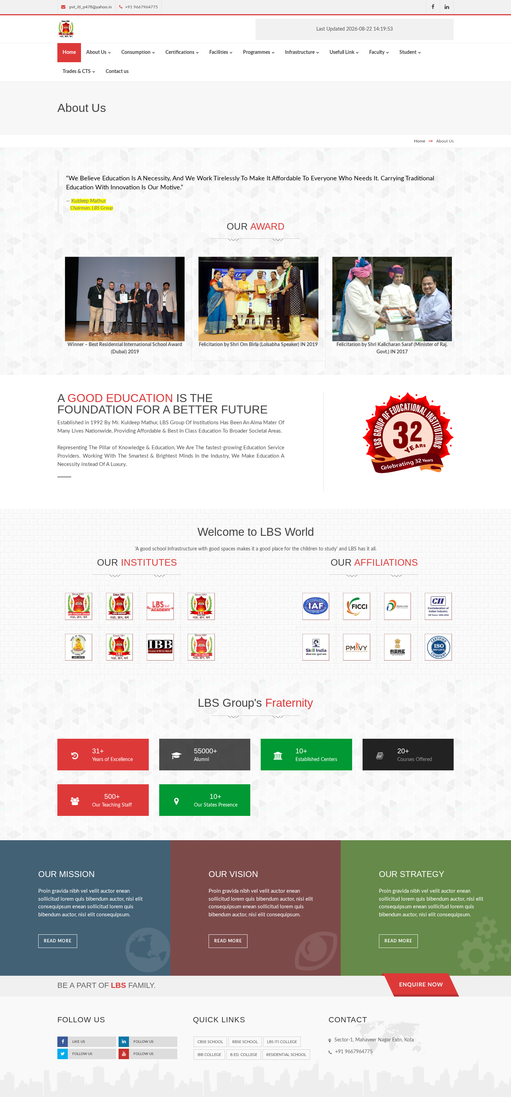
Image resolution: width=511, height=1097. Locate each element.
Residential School (286, 1055)
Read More (58, 941)
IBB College (209, 1055)
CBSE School (210, 1042)
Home (419, 141)
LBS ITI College (282, 1042)
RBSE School (245, 1042)
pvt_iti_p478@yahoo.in (90, 7)
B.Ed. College (243, 1055)
